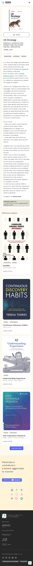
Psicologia (7, 262)
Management (13, 322)
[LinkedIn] (6, 558)
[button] (29, 3)
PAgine (8, 53)
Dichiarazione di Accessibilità (10, 561)
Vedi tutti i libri (16, 448)
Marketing (7, 56)
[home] (6, 2)
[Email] (13, 558)
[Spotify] (9, 558)
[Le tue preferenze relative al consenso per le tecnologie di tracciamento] (30, 563)
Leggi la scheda (7, 271)
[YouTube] (16, 558)
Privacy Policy (23, 561)
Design (24, 56)
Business (16, 56)
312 (4, 53)
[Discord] (3, 558)
